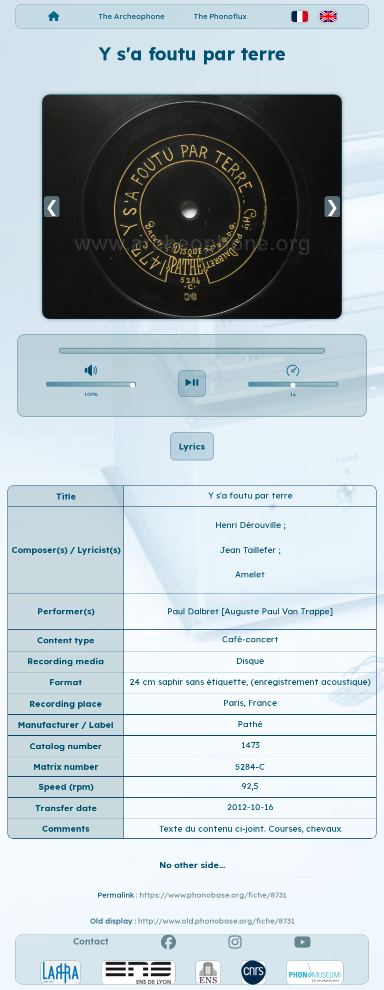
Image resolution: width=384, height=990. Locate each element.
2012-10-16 (250, 807)
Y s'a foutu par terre (250, 495)
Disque (250, 660)
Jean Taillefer (249, 549)
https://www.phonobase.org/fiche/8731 (213, 895)
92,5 (250, 786)
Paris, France (250, 702)
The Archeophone (131, 16)
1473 (250, 745)
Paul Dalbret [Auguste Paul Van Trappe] (250, 611)
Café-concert (250, 639)
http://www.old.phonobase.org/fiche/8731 (216, 921)
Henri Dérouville (249, 524)
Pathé (250, 724)
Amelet (250, 574)
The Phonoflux (220, 16)
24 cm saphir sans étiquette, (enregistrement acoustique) (250, 681)
